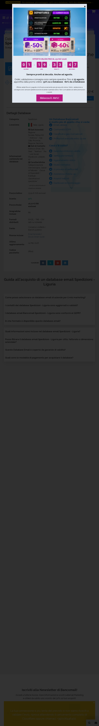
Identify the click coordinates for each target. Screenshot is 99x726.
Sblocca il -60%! (49, 98)
